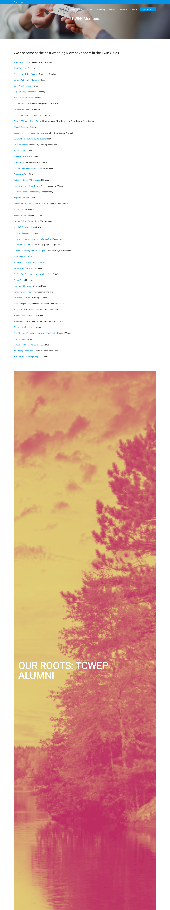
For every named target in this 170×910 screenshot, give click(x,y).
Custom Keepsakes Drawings (26, 133)
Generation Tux (20, 174)
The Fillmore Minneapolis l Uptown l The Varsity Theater (39, 333)
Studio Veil (19, 321)
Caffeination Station (23, 103)
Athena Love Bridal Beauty (25, 74)
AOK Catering (20, 68)
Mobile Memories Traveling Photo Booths (32, 239)
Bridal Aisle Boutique (23, 97)
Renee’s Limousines (22, 292)
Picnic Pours (19, 280)
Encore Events (20, 150)
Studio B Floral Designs (24, 315)
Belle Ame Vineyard (22, 86)
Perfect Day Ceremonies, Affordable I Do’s (32, 274)
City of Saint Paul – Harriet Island (28, 115)
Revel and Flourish (22, 297)
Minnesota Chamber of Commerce (29, 262)
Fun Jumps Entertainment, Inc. (27, 168)
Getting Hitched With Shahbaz (27, 180)
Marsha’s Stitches (22, 227)
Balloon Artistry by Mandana (26, 80)
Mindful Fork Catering (24, 256)
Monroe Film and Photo (24, 244)
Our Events (89, 9)
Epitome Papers (21, 144)
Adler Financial (20, 62)
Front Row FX (20, 162)
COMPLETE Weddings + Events (28, 121)
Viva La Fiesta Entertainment (26, 345)
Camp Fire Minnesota (23, 109)
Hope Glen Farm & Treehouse (27, 186)
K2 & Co (17, 209)
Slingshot (18, 309)
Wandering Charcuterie (24, 350)
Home (133, 9)
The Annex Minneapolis (24, 327)
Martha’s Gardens (21, 233)
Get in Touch (19, 2)
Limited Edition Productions (26, 221)
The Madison (19, 339)
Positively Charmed (22, 286)
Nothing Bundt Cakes (23, 268)
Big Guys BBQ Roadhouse (25, 91)
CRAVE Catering (21, 127)
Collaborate (123, 9)
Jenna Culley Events (22, 203)
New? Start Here (76, 9)
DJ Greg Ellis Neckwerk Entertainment (31, 139)
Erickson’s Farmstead (23, 156)
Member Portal (148, 9)
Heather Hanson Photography (27, 191)
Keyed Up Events (21, 215)
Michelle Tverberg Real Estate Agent (30, 250)
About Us (112, 9)
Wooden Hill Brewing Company (28, 356)
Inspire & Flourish (21, 197)
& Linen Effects (38, 203)
